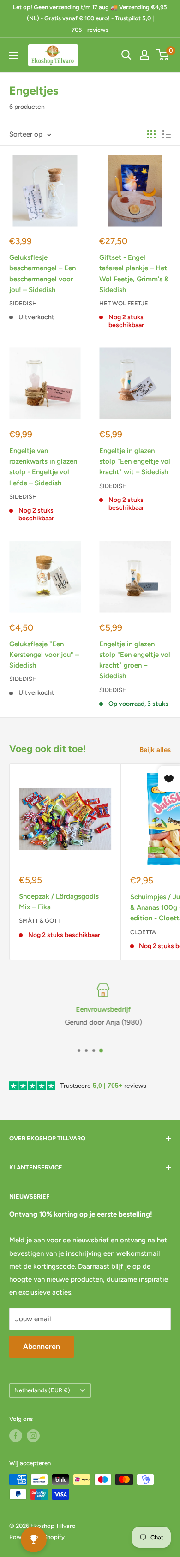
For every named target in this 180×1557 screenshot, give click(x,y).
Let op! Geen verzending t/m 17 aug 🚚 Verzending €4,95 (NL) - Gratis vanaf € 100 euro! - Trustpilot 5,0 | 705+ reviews (90, 18)
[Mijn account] (144, 55)
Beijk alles (155, 750)
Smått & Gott (39, 920)
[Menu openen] (13, 55)
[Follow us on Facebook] (15, 1435)
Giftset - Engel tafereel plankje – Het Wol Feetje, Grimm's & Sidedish (134, 273)
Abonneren (41, 1346)
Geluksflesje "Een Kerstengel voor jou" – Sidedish (44, 655)
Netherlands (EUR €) (42, 1390)
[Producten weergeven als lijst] (166, 134)
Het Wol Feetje (123, 303)
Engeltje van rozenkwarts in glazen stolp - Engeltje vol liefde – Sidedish (43, 467)
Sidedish (23, 303)
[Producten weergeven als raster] (151, 134)
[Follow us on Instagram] (33, 1435)
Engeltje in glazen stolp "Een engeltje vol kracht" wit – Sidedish (134, 462)
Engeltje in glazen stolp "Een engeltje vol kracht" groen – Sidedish (134, 660)
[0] (163, 54)
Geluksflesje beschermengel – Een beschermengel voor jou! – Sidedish (42, 273)
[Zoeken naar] (126, 55)
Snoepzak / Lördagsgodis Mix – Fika (59, 901)
